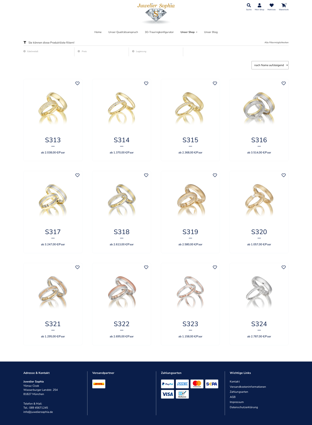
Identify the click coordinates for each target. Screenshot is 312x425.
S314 (122, 140)
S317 (53, 232)
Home (98, 32)
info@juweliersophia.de (38, 412)
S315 (190, 140)
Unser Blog (211, 32)
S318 (122, 232)
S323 (190, 324)
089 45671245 (38, 408)
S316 (259, 140)
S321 (53, 324)
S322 (122, 324)
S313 (53, 140)
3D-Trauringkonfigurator (159, 32)
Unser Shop (188, 32)
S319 (190, 232)
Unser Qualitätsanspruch (123, 32)
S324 (259, 324)
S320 (259, 232)
